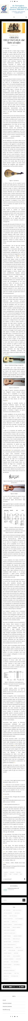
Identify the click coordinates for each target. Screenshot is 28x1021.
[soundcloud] (17, 1)
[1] (6, 85)
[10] (14, 745)
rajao (21, 874)
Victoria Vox (14, 976)
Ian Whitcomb (7, 941)
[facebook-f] (10, 1)
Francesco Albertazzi (9, 933)
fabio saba (18, 872)
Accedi (4, 1000)
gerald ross (7, 938)
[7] (24, 440)
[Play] (4, 986)
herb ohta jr (16, 938)
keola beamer (16, 956)
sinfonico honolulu (9, 970)
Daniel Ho (14, 921)
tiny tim (16, 973)
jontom (16, 953)
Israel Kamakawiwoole (10, 944)
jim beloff (20, 950)
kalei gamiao (7, 956)
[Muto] (19, 986)
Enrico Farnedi (16, 927)
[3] (8, 113)
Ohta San (6, 961)
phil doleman (14, 961)
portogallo (16, 874)
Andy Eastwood (17, 910)
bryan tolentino (8, 918)
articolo (17, 913)
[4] (3, 796)
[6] (7, 400)
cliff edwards (19, 918)
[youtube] (14, 1)
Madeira (5, 874)
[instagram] (12, 1)
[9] (9, 611)
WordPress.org (6, 1009)
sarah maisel (7, 967)
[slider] (12, 986)
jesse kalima (12, 950)
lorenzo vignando (9, 958)
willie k (6, 978)
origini (10, 874)
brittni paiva (13, 915)
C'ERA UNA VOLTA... (14, 35)
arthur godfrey (8, 913)
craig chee (6, 921)
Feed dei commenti (7, 1006)
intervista (16, 941)
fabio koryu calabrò (9, 930)
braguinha (6, 872)
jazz (5, 950)
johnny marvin (7, 953)
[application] (14, 986)
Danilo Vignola (8, 924)
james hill (18, 947)
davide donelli (18, 924)
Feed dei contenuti (7, 1003)
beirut (5, 915)
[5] (8, 354)
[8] (10, 450)
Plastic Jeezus (7, 964)
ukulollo (6, 976)
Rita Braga (17, 964)
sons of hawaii (8, 973)
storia (5, 875)
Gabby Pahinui (7, 935)
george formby (18, 935)
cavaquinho (12, 872)
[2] (24, 103)
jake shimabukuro (8, 947)
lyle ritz (18, 958)
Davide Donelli (7, 879)
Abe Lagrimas (7, 910)
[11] (14, 762)
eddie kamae (7, 927)
